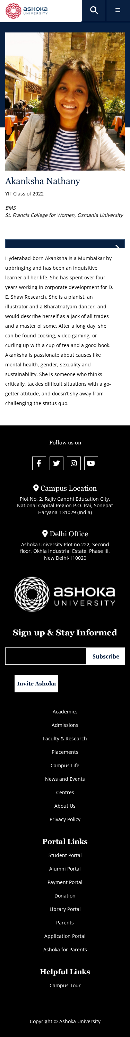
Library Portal (65, 909)
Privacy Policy (65, 819)
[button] (94, 10)
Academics (65, 711)
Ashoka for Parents (65, 949)
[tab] (65, 243)
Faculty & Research (65, 738)
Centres (65, 792)
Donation (65, 895)
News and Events (65, 779)
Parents (65, 922)
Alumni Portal (65, 868)
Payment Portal (65, 882)
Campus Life (65, 765)
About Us (65, 806)
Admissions (65, 725)
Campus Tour (65, 985)
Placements (65, 752)
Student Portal (65, 855)
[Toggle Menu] (118, 10)
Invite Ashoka (36, 683)
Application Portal (65, 936)
